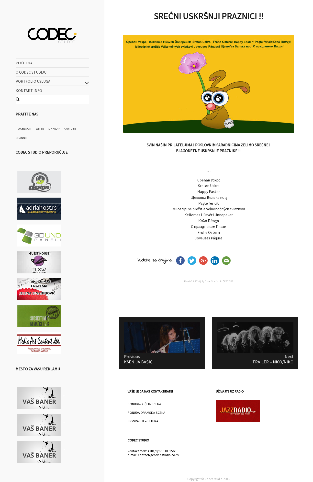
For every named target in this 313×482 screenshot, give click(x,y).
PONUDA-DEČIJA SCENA (144, 404)
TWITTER (39, 128)
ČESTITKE (228, 281)
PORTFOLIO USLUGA (33, 81)
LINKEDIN (54, 128)
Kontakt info (29, 90)
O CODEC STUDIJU (31, 71)
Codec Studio (211, 281)
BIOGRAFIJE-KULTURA (143, 421)
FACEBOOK (24, 128)
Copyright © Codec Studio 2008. (208, 479)
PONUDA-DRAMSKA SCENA (146, 412)
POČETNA (24, 62)
